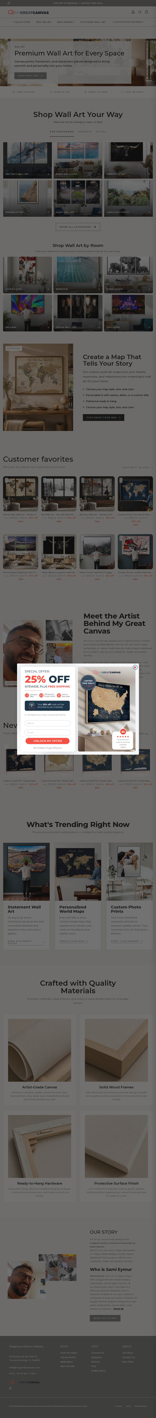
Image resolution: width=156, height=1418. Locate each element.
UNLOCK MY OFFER (47, 741)
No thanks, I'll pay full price (48, 748)
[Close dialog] (135, 667)
